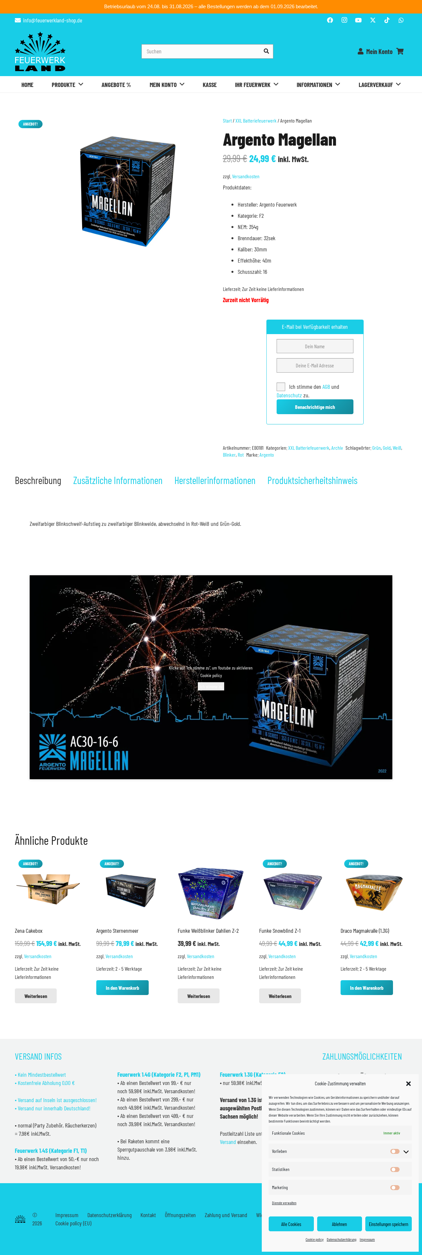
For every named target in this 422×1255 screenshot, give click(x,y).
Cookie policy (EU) (73, 1223)
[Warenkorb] (400, 51)
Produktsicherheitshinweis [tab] (312, 480)
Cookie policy (314, 1239)
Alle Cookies (291, 1224)
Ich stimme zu (211, 686)
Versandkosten (245, 176)
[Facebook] (330, 20)
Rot (241, 454)
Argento (266, 454)
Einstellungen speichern (388, 1224)
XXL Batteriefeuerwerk (256, 120)
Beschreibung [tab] (38, 480)
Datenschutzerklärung (341, 1239)
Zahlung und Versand (226, 1214)
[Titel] (373, 20)
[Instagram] (344, 20)
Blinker (229, 454)
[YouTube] (358, 20)
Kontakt (148, 1214)
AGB (326, 386)
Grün (376, 447)
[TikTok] (387, 20)
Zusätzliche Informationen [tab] (118, 480)
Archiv (337, 447)
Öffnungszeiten (180, 1214)
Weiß (397, 447)
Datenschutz (289, 395)
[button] (408, 1083)
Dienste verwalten (284, 1202)
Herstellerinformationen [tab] (215, 480)
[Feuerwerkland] (40, 51)
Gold (387, 447)
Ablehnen (339, 1224)
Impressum (367, 1239)
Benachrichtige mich (315, 407)
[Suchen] (266, 51)
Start (227, 120)
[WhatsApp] (401, 20)
